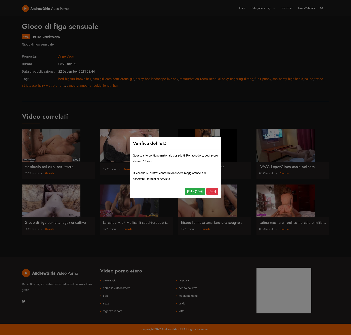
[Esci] (212, 191)
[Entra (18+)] (195, 191)
